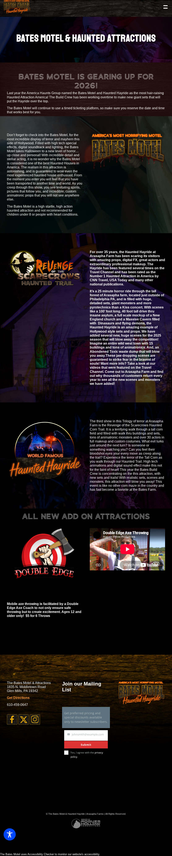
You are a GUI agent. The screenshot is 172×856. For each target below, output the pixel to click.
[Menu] (165, 6)
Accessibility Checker (40, 854)
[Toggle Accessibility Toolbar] (9, 834)
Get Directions (18, 698)
